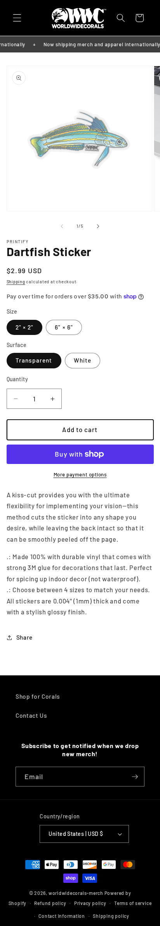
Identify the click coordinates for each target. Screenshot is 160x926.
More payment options (80, 474)
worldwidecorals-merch (76, 893)
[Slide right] (97, 226)
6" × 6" (64, 327)
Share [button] (24, 637)
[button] (17, 18)
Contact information (61, 916)
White (83, 360)
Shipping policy (111, 916)
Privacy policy (90, 903)
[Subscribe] (134, 777)
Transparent (34, 360)
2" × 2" (25, 327)
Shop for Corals (38, 696)
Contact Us (31, 715)
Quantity (17, 379)
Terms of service (132, 903)
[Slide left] (62, 226)
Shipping (16, 281)
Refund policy (50, 903)
